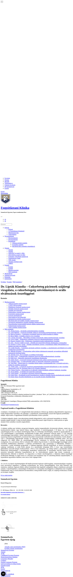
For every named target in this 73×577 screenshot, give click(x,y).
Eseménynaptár (5, 565)
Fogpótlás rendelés (17, 245)
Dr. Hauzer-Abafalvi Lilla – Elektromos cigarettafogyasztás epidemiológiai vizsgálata (33, 341)
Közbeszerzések (5, 576)
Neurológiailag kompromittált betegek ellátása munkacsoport (26, 324)
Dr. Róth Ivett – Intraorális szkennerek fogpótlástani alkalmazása (27, 358)
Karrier (7, 188)
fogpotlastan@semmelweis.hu (10, 404)
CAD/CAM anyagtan (14, 305)
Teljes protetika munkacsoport (17, 327)
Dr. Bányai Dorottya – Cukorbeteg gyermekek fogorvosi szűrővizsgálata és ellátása (33, 334)
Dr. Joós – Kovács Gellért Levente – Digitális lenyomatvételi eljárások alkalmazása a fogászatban (37, 343)
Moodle (7, 181)
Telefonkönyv (9, 183)
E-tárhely (3, 560)
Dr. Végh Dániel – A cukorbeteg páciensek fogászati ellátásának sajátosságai (31, 373)
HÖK (2, 567)
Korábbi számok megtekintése (14, 548)
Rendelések (11, 241)
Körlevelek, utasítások (7, 574)
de (5, 221)
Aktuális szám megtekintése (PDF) (15, 547)
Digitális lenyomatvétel (15, 310)
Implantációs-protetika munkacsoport (19, 319)
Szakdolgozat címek (14, 258)
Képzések (7, 277)
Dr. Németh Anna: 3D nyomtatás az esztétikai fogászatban (25, 354)
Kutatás (7, 265)
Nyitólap (3, 282)
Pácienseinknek (9, 236)
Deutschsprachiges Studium (9, 557)
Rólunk (7, 227)
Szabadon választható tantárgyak (18, 256)
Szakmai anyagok (10, 275)
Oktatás (7, 248)
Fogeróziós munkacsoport (16, 314)
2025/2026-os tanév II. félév (16, 255)
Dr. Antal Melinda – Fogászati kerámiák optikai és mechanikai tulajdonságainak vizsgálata (35, 332)
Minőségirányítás (13, 233)
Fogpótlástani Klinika (15, 207)
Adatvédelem (12, 234)
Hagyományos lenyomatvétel (17, 317)
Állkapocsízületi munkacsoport (17, 303)
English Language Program (9, 562)
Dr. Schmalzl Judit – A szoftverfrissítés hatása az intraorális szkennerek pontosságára (33, 361)
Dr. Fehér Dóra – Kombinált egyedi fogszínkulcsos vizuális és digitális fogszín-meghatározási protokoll (39, 375)
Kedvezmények (5, 570)
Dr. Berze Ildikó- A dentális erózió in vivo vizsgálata (24, 336)
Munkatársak (8, 273)
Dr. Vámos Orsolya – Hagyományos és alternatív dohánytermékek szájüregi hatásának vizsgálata (37, 370)
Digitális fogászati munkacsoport (18, 309)
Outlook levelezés (10, 185)
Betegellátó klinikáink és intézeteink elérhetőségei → (13, 492)
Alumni (3, 552)
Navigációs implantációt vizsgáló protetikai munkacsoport (25, 322)
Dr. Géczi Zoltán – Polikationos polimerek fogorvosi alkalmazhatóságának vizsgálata (33, 339)
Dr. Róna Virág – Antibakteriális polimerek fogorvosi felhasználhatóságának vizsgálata (34, 356)
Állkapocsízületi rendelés (19, 243)
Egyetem (7, 178)
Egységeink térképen (5, 494)
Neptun (7, 180)
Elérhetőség (8, 279)
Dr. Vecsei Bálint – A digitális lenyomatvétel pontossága (25, 372)
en (5, 219)
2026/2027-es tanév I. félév (16, 253)
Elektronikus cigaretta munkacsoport (19, 312)
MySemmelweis (9, 186)
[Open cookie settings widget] (3, 574)
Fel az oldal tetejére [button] (6, 475)
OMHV (10, 263)
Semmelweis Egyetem (7, 550)
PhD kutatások (12, 272)
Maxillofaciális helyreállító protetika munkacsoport (23, 320)
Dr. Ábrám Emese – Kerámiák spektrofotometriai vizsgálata (26, 331)
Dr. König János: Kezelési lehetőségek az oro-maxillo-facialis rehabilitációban (31, 377)
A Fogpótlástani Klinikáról (16, 231)
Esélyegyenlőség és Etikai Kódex (11, 564)
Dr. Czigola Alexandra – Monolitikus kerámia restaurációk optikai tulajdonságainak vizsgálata (36, 337)
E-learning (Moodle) (7, 559)
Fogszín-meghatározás (15, 315)
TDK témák (12, 260)
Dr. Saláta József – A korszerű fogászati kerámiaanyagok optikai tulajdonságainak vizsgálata (35, 360)
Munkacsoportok (13, 270)
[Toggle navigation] (1, 216)
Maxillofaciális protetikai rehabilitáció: (23, 246)
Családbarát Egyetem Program (10, 555)
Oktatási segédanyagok (15, 262)
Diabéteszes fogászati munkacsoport (19, 307)
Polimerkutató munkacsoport (17, 326)
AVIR (2, 553)
